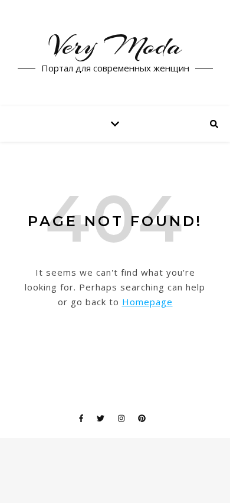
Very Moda (115, 46)
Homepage (147, 302)
